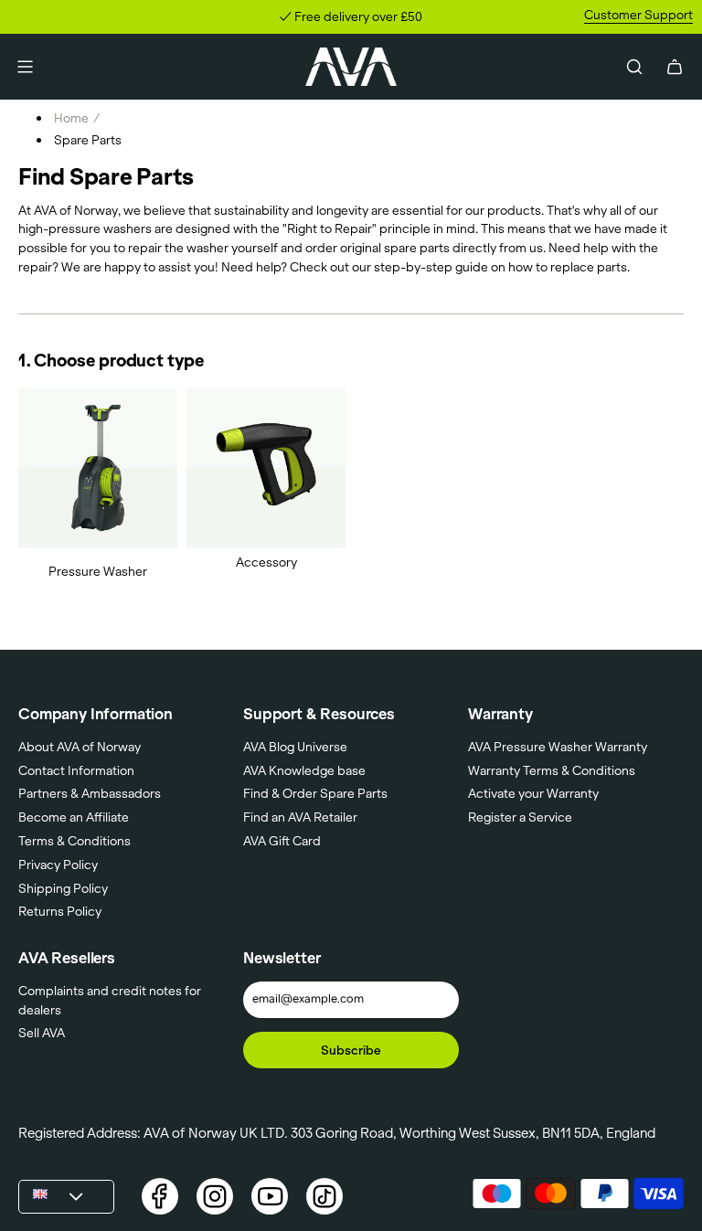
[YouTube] (269, 1196)
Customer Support (638, 14)
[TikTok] (324, 1196)
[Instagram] (215, 1196)
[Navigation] (25, 67)
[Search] (634, 67)
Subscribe (351, 1050)
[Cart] (674, 67)
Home (71, 118)
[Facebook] (160, 1196)
